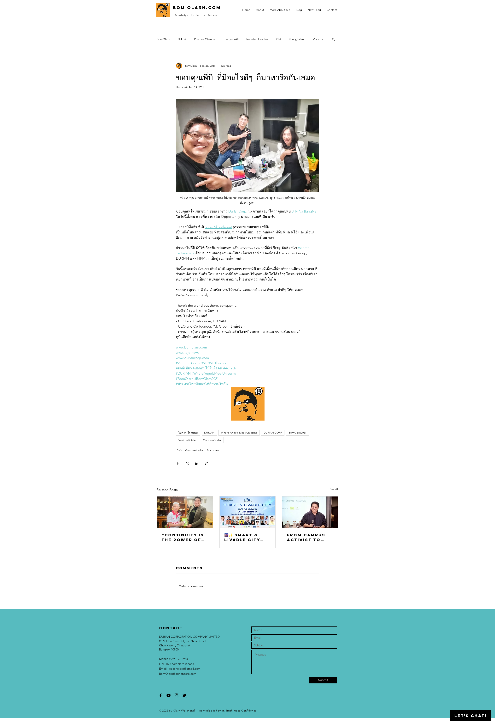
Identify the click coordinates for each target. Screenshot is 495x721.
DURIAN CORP (273, 432)
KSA (278, 39)
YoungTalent (297, 39)
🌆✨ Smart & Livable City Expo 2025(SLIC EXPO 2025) (245, 537)
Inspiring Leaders (257, 39)
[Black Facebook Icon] (160, 695)
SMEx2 (182, 39)
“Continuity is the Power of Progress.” (182, 537)
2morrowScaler (212, 440)
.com (193, 673)
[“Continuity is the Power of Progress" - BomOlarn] (185, 512)
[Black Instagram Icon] (176, 695)
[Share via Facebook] (178, 463)
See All (334, 489)
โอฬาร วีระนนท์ (188, 432)
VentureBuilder (187, 440)
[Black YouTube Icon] (168, 695)
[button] (333, 39)
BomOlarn (163, 39)
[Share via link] (206, 463)
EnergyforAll (231, 39)
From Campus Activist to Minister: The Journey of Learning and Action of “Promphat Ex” (308, 537)
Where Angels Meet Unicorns (239, 432)
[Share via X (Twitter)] (187, 463)
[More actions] (316, 65)
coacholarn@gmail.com (185, 668)
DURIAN (209, 432)
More (315, 39)
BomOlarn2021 (297, 432)
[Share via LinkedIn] (197, 463)
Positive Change (204, 39)
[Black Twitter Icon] (184, 695)
